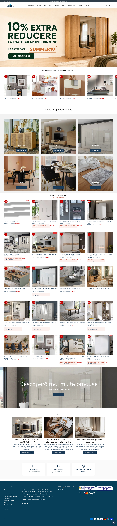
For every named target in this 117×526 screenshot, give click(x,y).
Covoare (63, 5)
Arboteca (8, 518)
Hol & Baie (56, 5)
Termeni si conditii (8, 494)
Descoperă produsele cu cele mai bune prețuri (58, 71)
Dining (50, 5)
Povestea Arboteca (8, 489)
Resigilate (81, 5)
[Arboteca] (9, 5)
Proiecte (6, 509)
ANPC (5, 502)
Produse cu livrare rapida (58, 195)
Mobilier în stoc (31, 5)
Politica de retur (7, 498)
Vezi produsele (58, 394)
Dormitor (39, 5)
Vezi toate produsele (58, 72)
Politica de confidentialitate (10, 496)
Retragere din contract (9, 500)
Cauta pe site (7, 492)
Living (44, 5)
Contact (87, 5)
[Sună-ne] (114, 523)
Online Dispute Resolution (10, 504)
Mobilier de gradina (72, 5)
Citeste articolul (27, 452)
